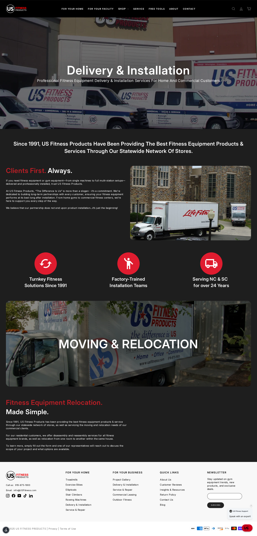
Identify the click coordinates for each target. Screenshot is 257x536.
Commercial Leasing (124, 494)
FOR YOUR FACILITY (101, 8)
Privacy (52, 528)
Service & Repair (75, 509)
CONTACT (189, 8)
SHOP (122, 8)
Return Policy (168, 494)
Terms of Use (68, 528)
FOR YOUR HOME (73, 8)
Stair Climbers (74, 494)
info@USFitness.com (25, 490)
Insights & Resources (172, 489)
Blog (162, 504)
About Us (165, 479)
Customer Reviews (171, 484)
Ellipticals (71, 489)
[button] (247, 528)
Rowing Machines (76, 499)
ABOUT (173, 8)
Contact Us (166, 499)
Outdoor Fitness (122, 499)
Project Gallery (121, 479)
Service (138, 8)
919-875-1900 (22, 485)
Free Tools (157, 8)
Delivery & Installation (78, 504)
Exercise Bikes (74, 484)
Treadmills (72, 479)
